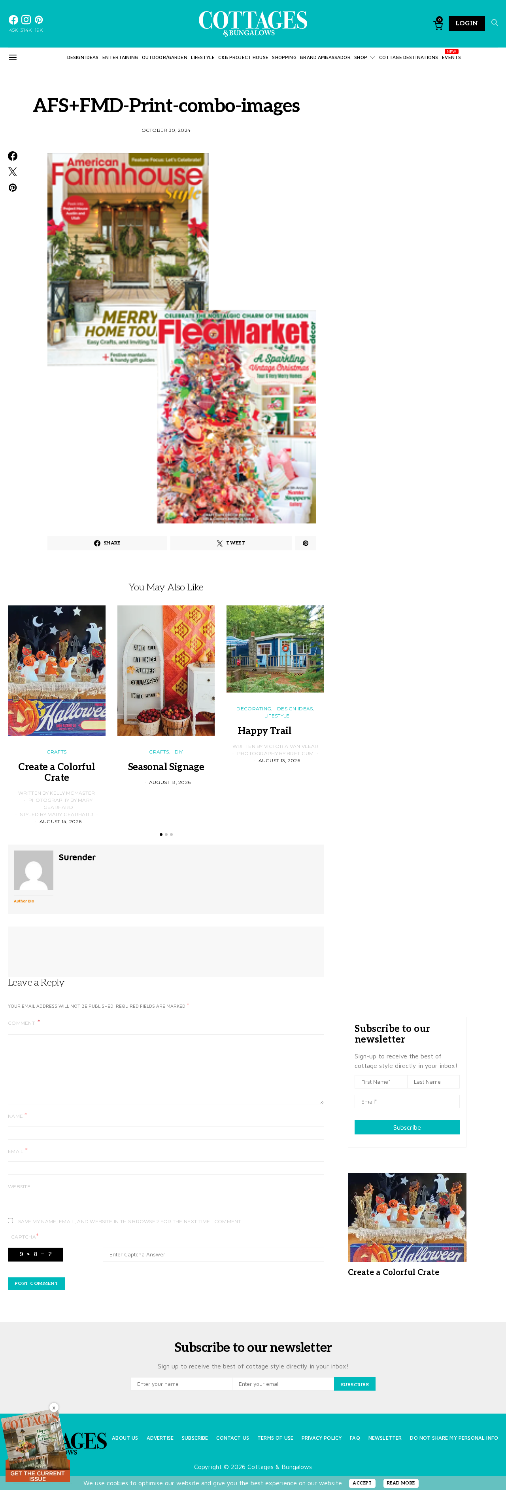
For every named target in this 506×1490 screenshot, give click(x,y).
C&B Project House (243, 57)
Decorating (253, 709)
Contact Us (232, 1438)
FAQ (355, 1438)
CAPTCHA (25, 1236)
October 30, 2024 (166, 130)
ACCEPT (362, 1483)
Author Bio (24, 900)
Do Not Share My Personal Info (454, 1438)
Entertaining (120, 57)
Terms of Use (275, 1438)
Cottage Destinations (408, 57)
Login (466, 23)
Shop (360, 57)
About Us (125, 1438)
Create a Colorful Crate (56, 772)
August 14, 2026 (61, 821)
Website (19, 1186)
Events (451, 57)
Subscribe (407, 1127)
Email (18, 1151)
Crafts (56, 752)
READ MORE (401, 1483)
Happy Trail (275, 731)
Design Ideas (83, 57)
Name (17, 1115)
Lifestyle (202, 57)
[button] (161, 834)
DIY (179, 752)
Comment (22, 1023)
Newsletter (385, 1438)
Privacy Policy (322, 1438)
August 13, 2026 (170, 782)
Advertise (160, 1438)
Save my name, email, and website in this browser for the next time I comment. (130, 1221)
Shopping (284, 57)
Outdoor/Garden (164, 57)
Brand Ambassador (325, 57)
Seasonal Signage (166, 767)
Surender (77, 857)
